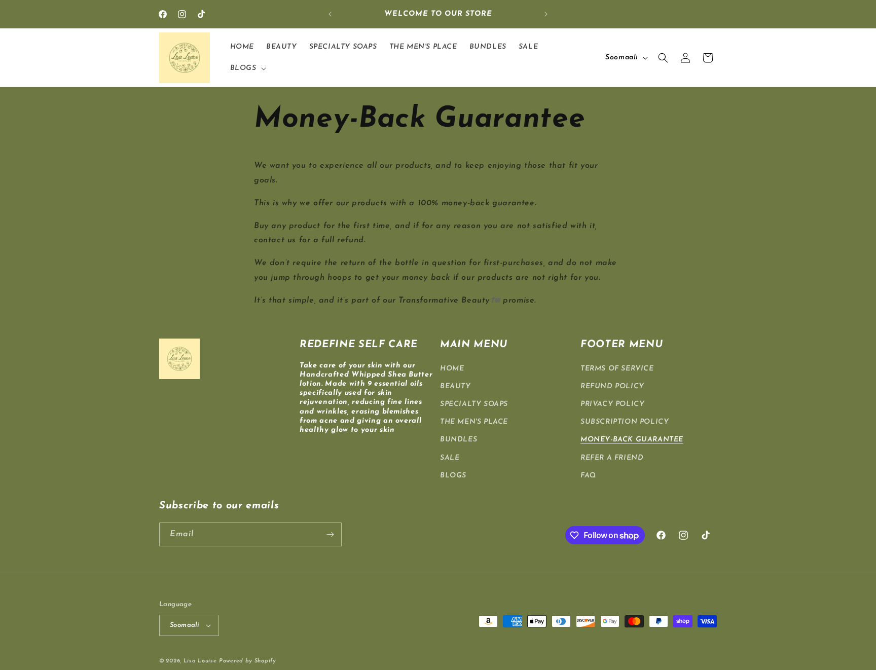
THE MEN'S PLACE (474, 422)
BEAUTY (455, 386)
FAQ (588, 475)
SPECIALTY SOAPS (474, 404)
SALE (449, 458)
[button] (247, 68)
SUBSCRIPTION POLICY (624, 422)
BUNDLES (458, 439)
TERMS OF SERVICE (617, 369)
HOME (452, 369)
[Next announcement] (546, 14)
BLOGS (453, 475)
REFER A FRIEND (611, 458)
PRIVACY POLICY (612, 404)
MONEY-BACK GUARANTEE (631, 439)
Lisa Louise (200, 661)
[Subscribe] (330, 534)
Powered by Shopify (247, 661)
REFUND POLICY (612, 386)
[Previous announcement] (330, 14)
